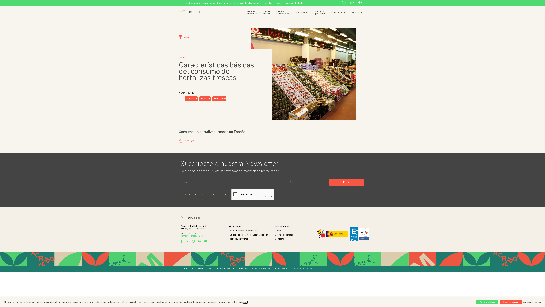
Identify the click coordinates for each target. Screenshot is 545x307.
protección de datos (219, 195)
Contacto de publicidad (304, 269)
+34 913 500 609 (189, 233)
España (204, 98)
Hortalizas (218, 98)
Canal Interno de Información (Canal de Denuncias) (240, 3)
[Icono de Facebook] (182, 241)
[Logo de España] (337, 234)
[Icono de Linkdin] (199, 241)
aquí (245, 302)
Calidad (268, 3)
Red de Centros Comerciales (243, 231)
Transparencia (208, 3)
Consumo (190, 98)
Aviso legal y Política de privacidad (255, 269)
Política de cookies (281, 269)
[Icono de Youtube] (206, 241)
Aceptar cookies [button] (487, 302)
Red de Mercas (236, 226)
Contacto (298, 3)
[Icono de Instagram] (193, 241)
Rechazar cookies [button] (510, 302)
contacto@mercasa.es (192, 236)
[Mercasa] (190, 13)
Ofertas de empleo (284, 235)
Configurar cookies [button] (532, 302)
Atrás (186, 37)
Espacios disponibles (283, 3)
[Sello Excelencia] (354, 234)
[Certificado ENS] (364, 234)
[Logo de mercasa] (321, 234)
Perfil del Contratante (190, 3)
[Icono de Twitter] (187, 241)
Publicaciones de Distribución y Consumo (249, 235)
